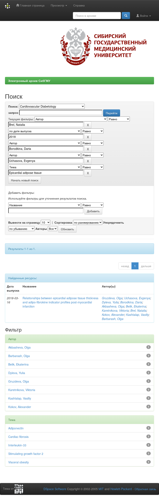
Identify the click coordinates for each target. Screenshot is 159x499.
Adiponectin (16, 428)
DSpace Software (54, 489)
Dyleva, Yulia (110, 302)
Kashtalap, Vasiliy (137, 314)
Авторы (41, 228)
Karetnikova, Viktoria (115, 310)
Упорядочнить (113, 222)
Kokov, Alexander (113, 314)
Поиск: (13, 106)
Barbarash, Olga (112, 319)
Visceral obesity (18, 462)
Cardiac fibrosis (18, 437)
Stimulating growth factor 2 (25, 454)
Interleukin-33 (17, 445)
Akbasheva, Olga (113, 306)
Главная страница (32, 5)
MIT (101, 489)
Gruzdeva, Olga (112, 298)
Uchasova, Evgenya (137, 298)
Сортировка (63, 222)
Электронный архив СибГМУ (29, 81)
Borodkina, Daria (131, 302)
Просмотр (58, 5)
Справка (79, 5)
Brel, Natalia (138, 310)
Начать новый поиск (24, 180)
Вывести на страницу (24, 222)
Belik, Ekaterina (136, 306)
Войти (144, 15)
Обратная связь (145, 489)
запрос (13, 112)
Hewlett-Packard (121, 489)
